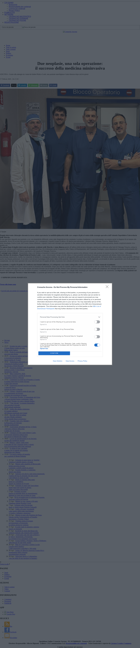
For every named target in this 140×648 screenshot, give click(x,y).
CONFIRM (54, 353)
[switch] (97, 321)
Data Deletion (57, 361)
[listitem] (70, 317)
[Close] (108, 287)
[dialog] (70, 324)
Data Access (70, 361)
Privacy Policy (82, 361)
